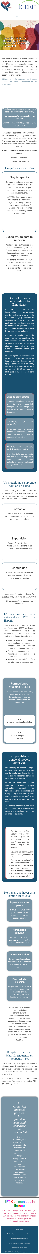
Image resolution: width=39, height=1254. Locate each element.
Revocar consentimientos (19, 1247)
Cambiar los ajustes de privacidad (19, 1238)
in (19, 1203)
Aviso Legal (19, 1229)
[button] (16, 15)
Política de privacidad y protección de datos (19, 1234)
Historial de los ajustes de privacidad (19, 1243)
